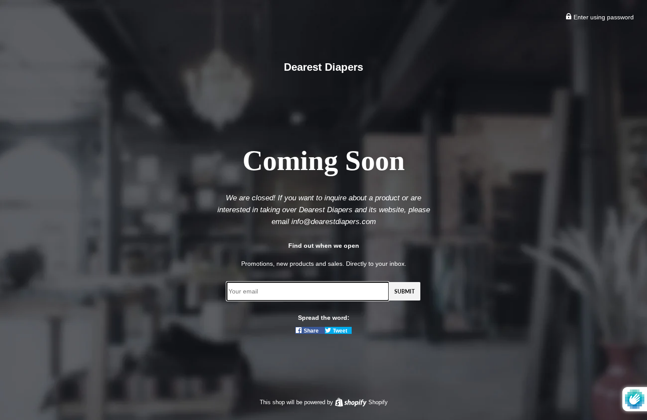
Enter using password (603, 17)
